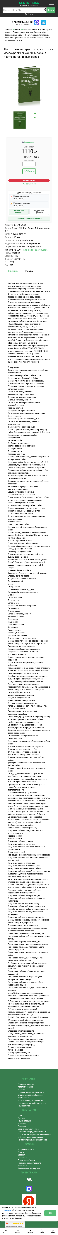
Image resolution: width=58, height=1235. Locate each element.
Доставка (22, 1157)
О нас (20, 1115)
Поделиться (30, 184)
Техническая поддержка (29, 1168)
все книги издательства (35, 250)
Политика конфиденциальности (32, 1132)
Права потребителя (26, 1160)
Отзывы (29, 271)
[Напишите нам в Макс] (36, 22)
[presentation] (35, 113)
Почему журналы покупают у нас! (32, 1140)
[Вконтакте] (29, 1179)
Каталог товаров (25, 1087)
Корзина (21, 1089)
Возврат (21, 1155)
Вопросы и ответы (26, 1149)
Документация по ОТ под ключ (32, 1103)
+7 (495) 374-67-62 (22, 21)
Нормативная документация (30, 1100)
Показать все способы (19, 212)
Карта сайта (23, 1098)
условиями (7, 1210)
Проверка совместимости (29, 1163)
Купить (31, 171)
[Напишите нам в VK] (43, 22)
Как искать (23, 1166)
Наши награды (24, 1121)
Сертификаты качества (28, 1129)
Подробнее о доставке (39, 212)
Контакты (22, 1123)
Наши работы (24, 1106)
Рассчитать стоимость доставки (29, 218)
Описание (13, 271)
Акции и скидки (29, 180)
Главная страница (26, 1084)
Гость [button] (30, 14)
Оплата (21, 1152)
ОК (50, 1213)
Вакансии (22, 1126)
